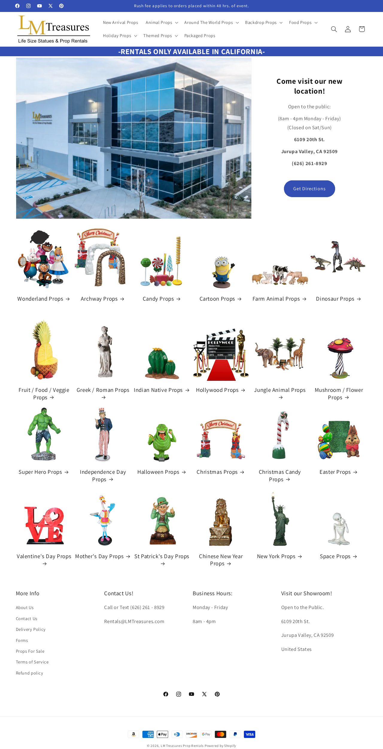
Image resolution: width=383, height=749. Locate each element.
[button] (161, 22)
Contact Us (26, 618)
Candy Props (158, 298)
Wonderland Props (40, 298)
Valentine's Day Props (44, 556)
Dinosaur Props (335, 298)
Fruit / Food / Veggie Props (44, 393)
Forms (22, 640)
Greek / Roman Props (103, 389)
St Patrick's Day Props (161, 556)
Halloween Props (158, 471)
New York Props (276, 556)
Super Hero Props (40, 471)
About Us (25, 607)
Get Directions (309, 188)
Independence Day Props (103, 475)
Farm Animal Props (276, 298)
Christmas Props (217, 471)
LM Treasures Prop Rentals (183, 745)
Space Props (335, 556)
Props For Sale (30, 651)
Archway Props (99, 298)
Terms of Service (32, 662)
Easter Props (335, 471)
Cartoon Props (217, 298)
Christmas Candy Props (280, 475)
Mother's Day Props (99, 556)
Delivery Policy (31, 629)
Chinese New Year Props (221, 559)
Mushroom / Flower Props (339, 393)
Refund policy (29, 673)
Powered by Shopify (220, 745)
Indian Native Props (158, 389)
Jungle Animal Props (280, 389)
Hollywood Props (217, 389)
